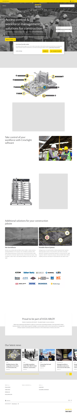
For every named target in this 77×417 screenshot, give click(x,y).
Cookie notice (7, 389)
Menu (5, 5)
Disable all (45, 51)
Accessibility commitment (44, 389)
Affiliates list (7, 391)
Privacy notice (7, 387)
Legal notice (41, 387)
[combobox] (67, 5)
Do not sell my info (8, 394)
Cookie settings (19, 50)
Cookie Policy (51, 47)
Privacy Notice (57, 47)
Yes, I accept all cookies (56, 51)
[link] (64, 28)
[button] (38, 83)
